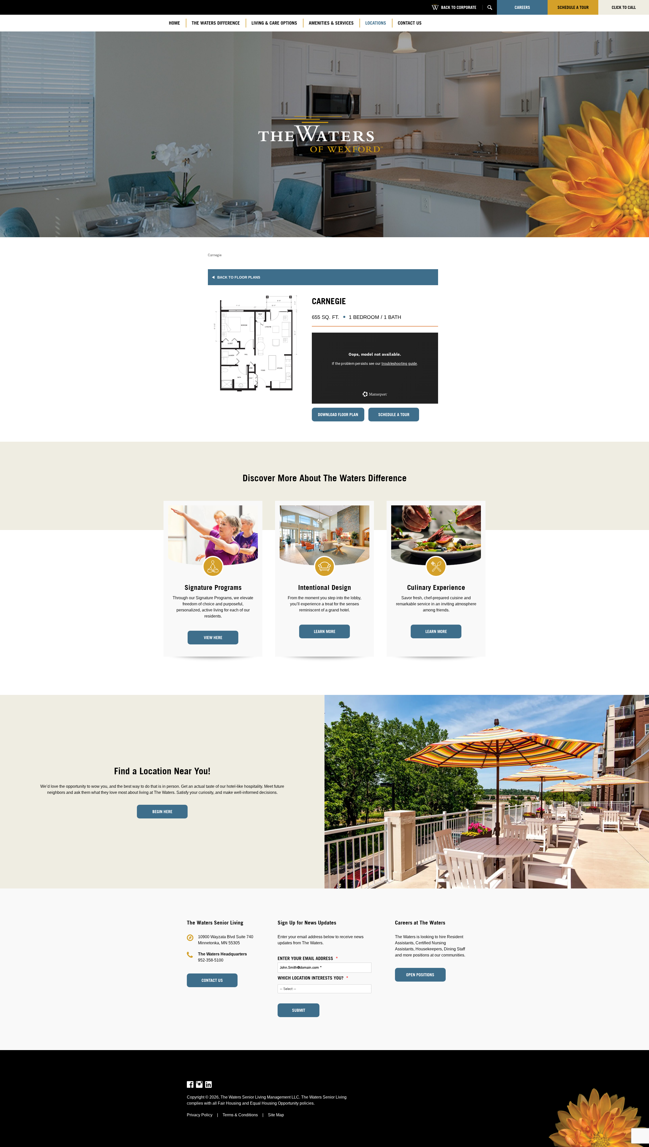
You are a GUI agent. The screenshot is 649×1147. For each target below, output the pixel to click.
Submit (298, 1010)
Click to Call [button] (624, 7)
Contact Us (212, 980)
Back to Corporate (458, 7)
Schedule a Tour (393, 414)
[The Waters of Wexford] (324, 134)
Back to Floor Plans (238, 277)
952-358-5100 (210, 960)
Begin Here (162, 811)
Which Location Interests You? (313, 978)
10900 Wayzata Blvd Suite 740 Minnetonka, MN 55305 (225, 940)
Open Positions (420, 974)
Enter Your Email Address (308, 958)
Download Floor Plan (338, 414)
